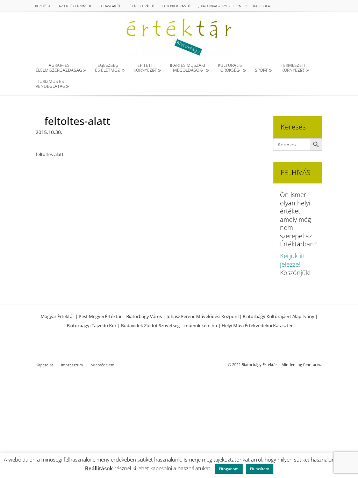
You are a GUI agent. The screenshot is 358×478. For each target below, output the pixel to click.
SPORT (261, 70)
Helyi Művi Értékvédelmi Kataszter (257, 325)
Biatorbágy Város (144, 316)
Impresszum (72, 365)
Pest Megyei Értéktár (100, 316)
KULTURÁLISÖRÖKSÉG (230, 68)
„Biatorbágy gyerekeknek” (222, 5)
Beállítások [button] (99, 468)
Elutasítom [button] (259, 468)
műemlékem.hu (200, 325)
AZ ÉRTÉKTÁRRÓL (73, 5)
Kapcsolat (262, 5)
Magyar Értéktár (57, 316)
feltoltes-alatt (50, 154)
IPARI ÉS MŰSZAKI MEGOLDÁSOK (187, 68)
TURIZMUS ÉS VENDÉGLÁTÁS (50, 84)
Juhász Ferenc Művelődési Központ (202, 316)
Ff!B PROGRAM (174, 5)
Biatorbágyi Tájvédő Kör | (94, 325)
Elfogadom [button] (228, 468)
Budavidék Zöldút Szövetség (151, 325)
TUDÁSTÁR (107, 5)
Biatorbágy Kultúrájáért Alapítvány (278, 316)
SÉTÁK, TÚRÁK (139, 5)
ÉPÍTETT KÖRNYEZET (145, 68)
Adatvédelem (102, 365)
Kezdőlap (43, 5)
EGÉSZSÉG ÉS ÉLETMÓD (108, 68)
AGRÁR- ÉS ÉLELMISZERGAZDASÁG (59, 68)
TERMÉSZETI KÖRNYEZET (293, 68)
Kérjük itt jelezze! (292, 260)
